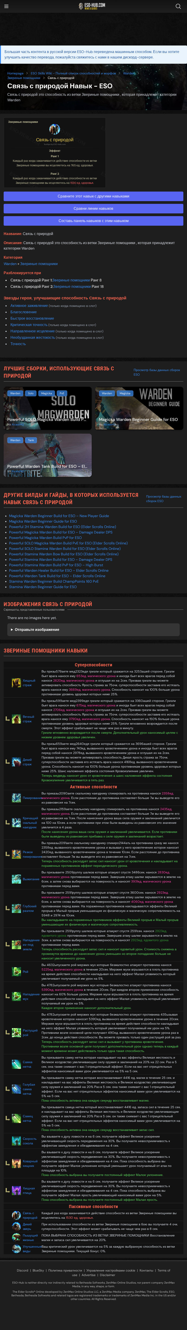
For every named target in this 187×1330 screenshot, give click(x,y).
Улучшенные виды (30, 1248)
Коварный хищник (30, 1163)
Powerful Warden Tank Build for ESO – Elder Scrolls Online (57, 576)
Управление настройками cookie (110, 1270)
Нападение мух (30, 996)
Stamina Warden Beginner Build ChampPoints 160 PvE (54, 581)
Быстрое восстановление (32, 318)
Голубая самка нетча (29, 1089)
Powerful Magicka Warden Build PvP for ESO (45, 537)
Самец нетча (28, 1118)
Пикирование (30, 798)
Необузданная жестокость (33, 337)
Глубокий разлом (29, 908)
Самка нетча (27, 1064)
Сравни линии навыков (93, 208)
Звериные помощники (23, 78)
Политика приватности (65, 1270)
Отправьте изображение (37, 629)
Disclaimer (107, 1275)
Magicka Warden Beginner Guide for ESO (43, 521)
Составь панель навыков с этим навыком (94, 220)
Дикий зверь (27, 1226)
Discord (22, 1270)
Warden (129, 73)
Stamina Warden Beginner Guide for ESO (43, 586)
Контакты (146, 1270)
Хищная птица (29, 1190)
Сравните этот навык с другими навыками (93, 196)
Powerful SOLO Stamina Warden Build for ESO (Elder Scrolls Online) (65, 548)
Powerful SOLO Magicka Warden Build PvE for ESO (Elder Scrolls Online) (68, 543)
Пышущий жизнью (30, 1237)
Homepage (15, 73)
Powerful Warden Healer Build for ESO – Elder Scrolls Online (59, 570)
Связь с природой (54, 140)
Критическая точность (29, 324)
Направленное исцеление (33, 331)
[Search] (179, 6)
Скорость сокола (29, 1141)
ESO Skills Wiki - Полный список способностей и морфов (73, 73)
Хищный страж (29, 682)
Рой (25, 972)
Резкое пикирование (30, 854)
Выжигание (30, 879)
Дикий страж (27, 762)
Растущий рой (30, 1032)
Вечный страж (28, 719)
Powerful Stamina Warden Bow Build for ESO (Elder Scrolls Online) (64, 554)
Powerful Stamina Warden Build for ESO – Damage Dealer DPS (60, 559)
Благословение (23, 312)
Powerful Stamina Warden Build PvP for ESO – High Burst (56, 565)
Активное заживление (29, 305)
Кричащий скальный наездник (30, 822)
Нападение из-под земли (30, 944)
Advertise (89, 1275)
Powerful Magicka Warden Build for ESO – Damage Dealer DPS (60, 532)
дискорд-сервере (138, 57)
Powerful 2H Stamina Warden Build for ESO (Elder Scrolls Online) (62, 526)
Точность (18, 343)
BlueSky (38, 1270)
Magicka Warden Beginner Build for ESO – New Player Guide (59, 515)
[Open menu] (6, 6)
